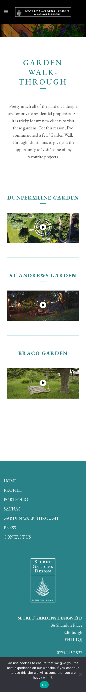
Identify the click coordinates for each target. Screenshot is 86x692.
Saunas (12, 509)
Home (10, 481)
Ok (44, 685)
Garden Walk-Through (31, 518)
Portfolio (16, 499)
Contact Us (17, 537)
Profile (13, 490)
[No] (80, 674)
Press (10, 527)
